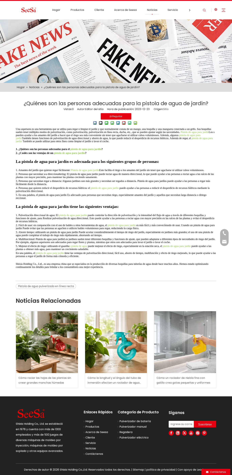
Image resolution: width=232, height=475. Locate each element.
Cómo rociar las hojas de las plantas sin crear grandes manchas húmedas (45, 380)
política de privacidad (160, 470)
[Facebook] (171, 433)
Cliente (99, 10)
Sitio (166, 109)
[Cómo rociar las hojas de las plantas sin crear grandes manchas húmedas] (47, 342)
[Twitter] (184, 433)
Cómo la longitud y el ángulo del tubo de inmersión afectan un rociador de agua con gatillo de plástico (114, 380)
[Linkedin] (177, 433)
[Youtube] (191, 433)
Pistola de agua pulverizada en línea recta (46, 286)
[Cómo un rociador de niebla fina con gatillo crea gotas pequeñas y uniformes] (185, 342)
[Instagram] (197, 433)
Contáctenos (94, 454)
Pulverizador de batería (135, 421)
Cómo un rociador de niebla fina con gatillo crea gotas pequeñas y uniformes (183, 380)
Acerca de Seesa (125, 10)
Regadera (125, 432)
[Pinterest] (204, 433)
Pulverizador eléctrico (134, 437)
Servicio (173, 10)
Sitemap (138, 470)
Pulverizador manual (133, 427)
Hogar (56, 10)
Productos (77, 10)
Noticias (152, 10)
